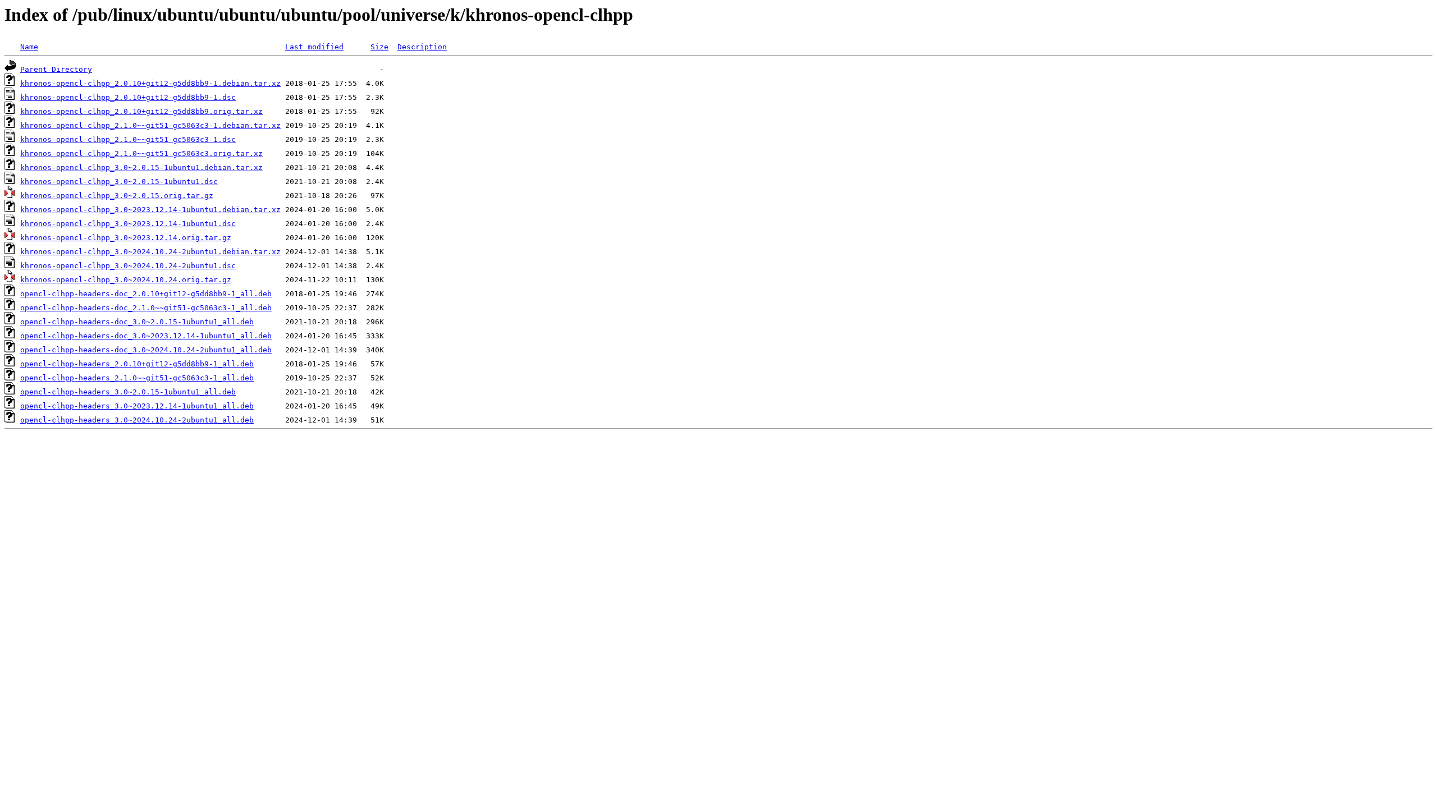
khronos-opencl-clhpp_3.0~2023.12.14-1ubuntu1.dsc (128, 223)
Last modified (314, 47)
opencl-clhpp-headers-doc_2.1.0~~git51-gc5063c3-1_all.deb (146, 308)
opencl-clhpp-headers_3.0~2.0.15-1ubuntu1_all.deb (128, 392)
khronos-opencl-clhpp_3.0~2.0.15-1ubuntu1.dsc (119, 181)
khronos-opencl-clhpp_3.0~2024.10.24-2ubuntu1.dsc (128, 265)
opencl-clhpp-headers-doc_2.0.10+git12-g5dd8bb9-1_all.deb (146, 294)
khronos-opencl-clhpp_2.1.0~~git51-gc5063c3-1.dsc (128, 139)
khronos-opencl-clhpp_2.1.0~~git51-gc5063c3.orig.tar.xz (141, 153)
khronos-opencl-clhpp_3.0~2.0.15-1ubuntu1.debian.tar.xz (141, 167)
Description (422, 47)
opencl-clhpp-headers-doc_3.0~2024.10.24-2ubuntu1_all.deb (146, 350)
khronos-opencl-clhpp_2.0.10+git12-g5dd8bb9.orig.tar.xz (141, 111)
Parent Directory (56, 69)
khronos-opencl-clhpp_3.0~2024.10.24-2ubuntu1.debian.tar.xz (150, 251)
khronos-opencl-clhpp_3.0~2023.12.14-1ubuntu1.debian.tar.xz (150, 209)
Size (379, 47)
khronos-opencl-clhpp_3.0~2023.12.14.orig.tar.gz (125, 237)
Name (29, 47)
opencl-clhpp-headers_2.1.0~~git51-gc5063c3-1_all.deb (137, 378)
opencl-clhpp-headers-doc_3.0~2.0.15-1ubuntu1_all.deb (137, 322)
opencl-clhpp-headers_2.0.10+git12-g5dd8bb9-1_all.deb (137, 364)
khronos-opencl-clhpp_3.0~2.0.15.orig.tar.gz (116, 195)
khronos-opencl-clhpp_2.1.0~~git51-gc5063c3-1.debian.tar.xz (150, 125)
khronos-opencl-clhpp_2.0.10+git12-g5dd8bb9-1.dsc (128, 97)
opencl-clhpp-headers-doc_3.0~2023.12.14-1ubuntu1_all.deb (146, 336)
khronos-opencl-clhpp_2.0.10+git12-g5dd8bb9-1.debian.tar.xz (150, 83)
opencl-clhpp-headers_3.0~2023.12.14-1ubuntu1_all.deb (137, 406)
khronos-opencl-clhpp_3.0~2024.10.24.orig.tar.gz (125, 280)
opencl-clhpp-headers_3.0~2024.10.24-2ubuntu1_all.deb (137, 420)
